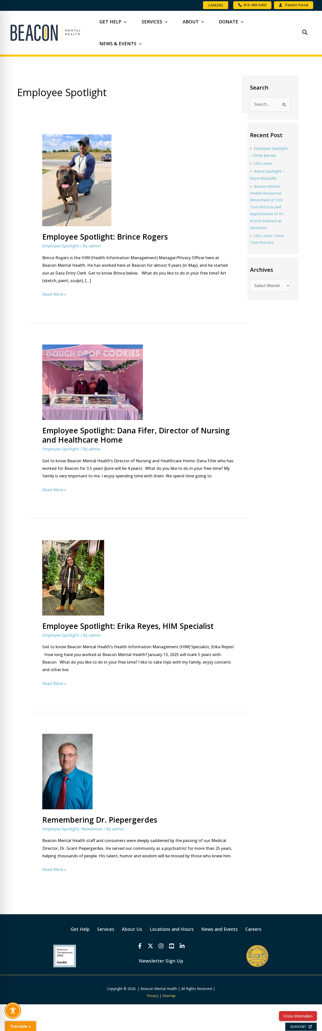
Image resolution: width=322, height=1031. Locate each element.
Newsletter (92, 829)
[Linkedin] (182, 946)
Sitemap (169, 995)
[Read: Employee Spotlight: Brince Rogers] (76, 180)
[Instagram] (161, 946)
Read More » (54, 293)
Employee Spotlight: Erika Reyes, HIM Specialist (128, 626)
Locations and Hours (172, 929)
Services (105, 929)
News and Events (219, 929)
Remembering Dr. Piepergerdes (99, 820)
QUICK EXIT (299, 1026)
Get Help (80, 929)
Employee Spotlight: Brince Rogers (105, 237)
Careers (253, 929)
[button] (215, 5)
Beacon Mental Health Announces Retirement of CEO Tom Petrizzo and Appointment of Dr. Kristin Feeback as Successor (267, 207)
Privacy (152, 995)
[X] (150, 946)
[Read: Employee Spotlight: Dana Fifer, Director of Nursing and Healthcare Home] (92, 382)
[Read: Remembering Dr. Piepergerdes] (67, 771)
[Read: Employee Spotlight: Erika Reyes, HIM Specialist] (73, 577)
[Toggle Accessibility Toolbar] (13, 1010)
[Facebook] (140, 946)
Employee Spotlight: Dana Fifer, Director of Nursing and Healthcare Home (136, 435)
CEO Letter (263, 163)
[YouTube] (171, 946)
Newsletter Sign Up (161, 961)
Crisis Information (298, 1016)
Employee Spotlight (60, 246)
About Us (132, 929)
